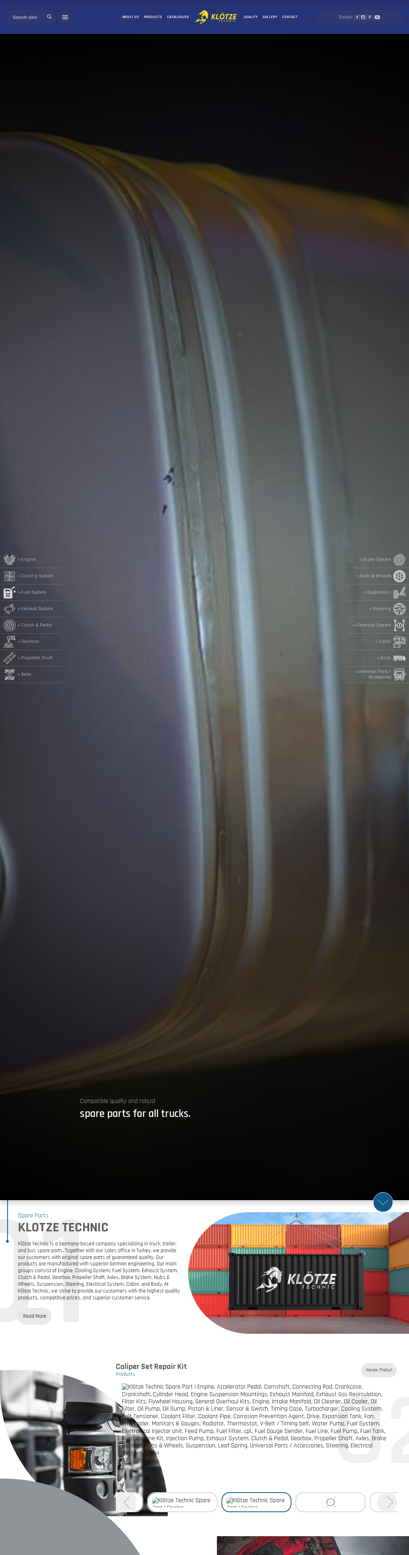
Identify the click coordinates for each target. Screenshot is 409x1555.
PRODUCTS (153, 16)
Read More (34, 1316)
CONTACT (290, 16)
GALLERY (269, 16)
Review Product (379, 1370)
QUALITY (251, 16)
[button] (387, 1502)
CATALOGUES (178, 16)
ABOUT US (130, 16)
